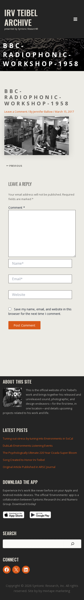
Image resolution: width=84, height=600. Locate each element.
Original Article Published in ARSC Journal (29, 467)
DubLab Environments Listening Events (28, 446)
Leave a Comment (15, 111)
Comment (16, 207)
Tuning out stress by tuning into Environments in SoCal (38, 438)
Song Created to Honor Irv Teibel (24, 460)
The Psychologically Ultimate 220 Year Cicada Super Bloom (40, 453)
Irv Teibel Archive (21, 17)
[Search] (72, 543)
